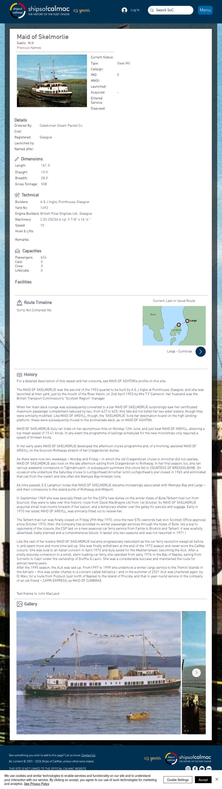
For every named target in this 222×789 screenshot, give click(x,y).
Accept (203, 780)
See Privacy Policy (36, 783)
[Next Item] (196, 672)
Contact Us (88, 755)
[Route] (201, 352)
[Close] (216, 780)
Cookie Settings (178, 780)
